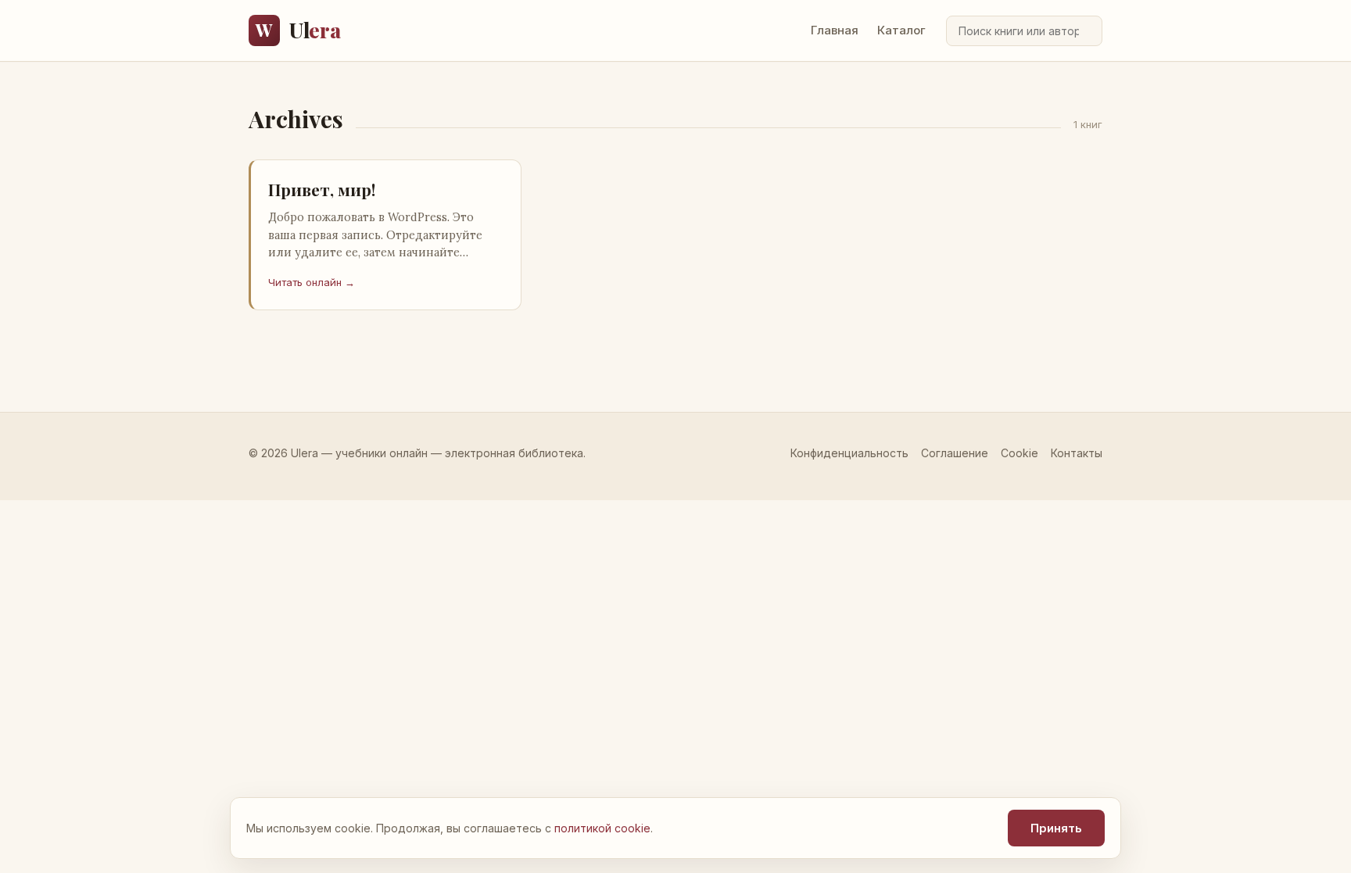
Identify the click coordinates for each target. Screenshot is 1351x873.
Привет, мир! (321, 189)
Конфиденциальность (849, 453)
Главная (834, 30)
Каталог (901, 30)
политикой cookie (602, 828)
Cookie (1019, 453)
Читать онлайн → (311, 282)
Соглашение (954, 453)
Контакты (1076, 453)
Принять (1056, 828)
